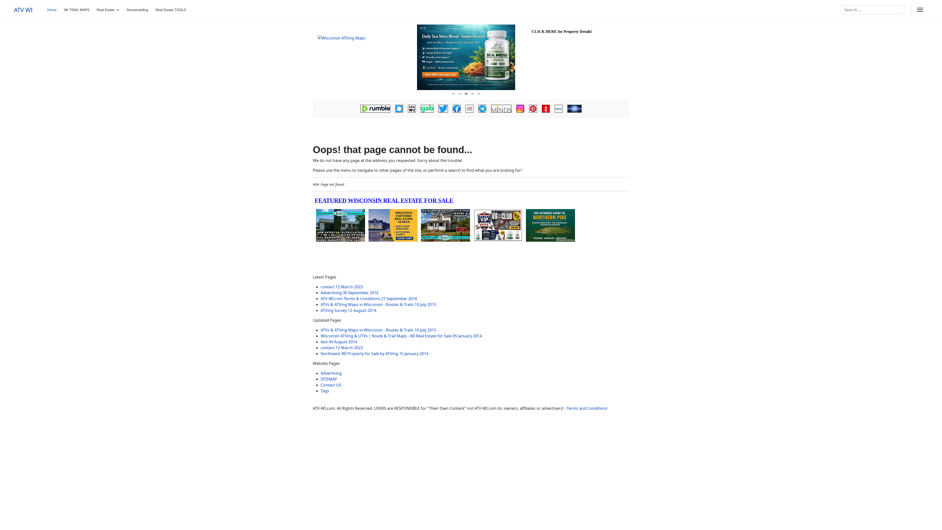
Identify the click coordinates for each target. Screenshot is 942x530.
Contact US (331, 385)
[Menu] (920, 10)
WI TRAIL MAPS (76, 10)
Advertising (331, 373)
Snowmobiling (137, 10)
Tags (325, 391)
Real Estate (106, 10)
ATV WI (23, 10)
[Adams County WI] (364, 59)
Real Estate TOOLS (171, 10)
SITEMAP (329, 379)
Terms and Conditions (587, 408)
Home (52, 10)
